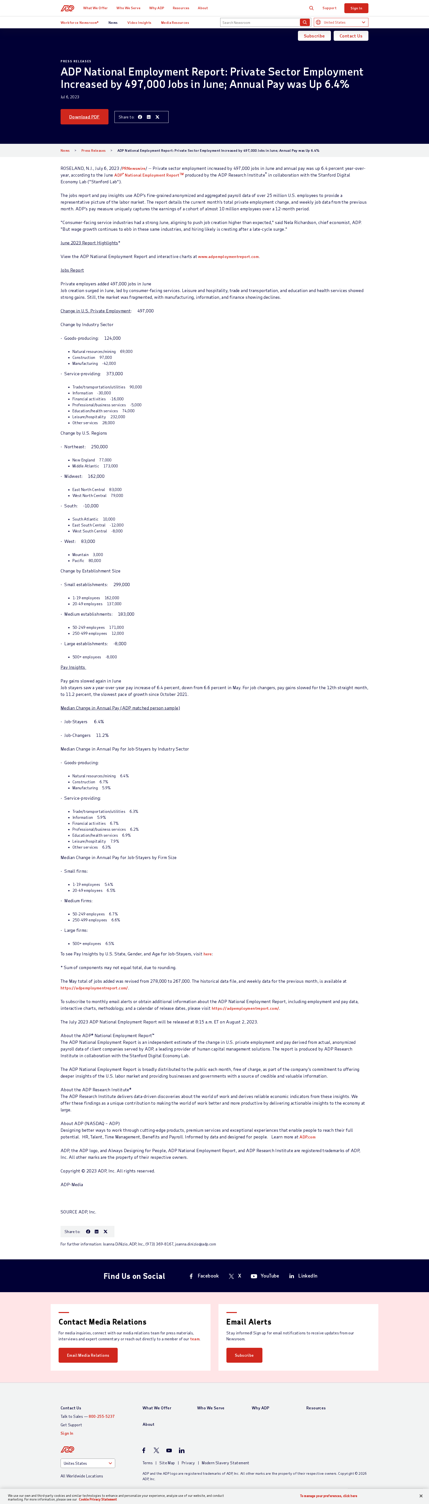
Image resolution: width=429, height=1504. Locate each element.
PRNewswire (133, 168)
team (195, 1338)
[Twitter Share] (157, 117)
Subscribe (314, 35)
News (113, 22)
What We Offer (95, 8)
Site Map (167, 1462)
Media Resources (175, 22)
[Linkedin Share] (148, 117)
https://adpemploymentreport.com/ (94, 987)
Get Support (71, 1424)
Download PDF (84, 116)
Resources (181, 8)
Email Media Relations (88, 1355)
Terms (148, 1462)
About (203, 8)
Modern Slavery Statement (226, 1462)
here (208, 953)
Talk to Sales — (88, 1416)
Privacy (188, 1462)
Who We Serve (128, 8)
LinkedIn (307, 1275)
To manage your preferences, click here (328, 1496)
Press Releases (93, 150)
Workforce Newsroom (80, 22)
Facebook (208, 1275)
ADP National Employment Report (149, 175)
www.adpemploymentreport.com (228, 256)
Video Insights (139, 22)
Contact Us (351, 35)
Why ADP (156, 8)
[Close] (421, 1496)
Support (329, 8)
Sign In (356, 8)
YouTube (270, 1275)
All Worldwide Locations (82, 1475)
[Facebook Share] (140, 117)
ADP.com (307, 1136)
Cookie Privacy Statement (98, 1499)
